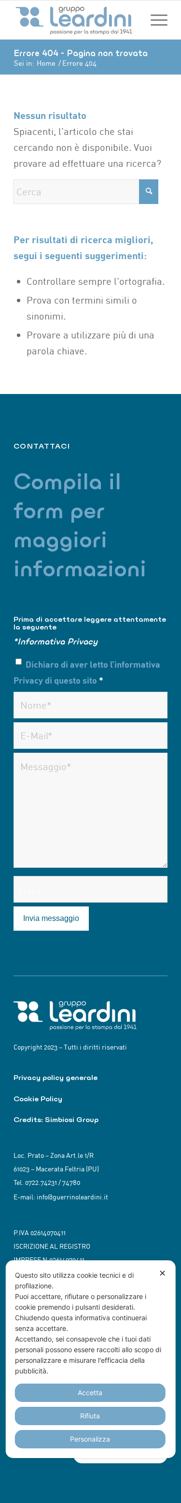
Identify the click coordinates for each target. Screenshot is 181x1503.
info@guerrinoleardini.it (72, 1197)
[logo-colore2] (75, 19)
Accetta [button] (90, 1392)
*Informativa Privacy (55, 641)
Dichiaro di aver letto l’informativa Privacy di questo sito (87, 672)
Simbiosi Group (71, 1119)
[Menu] (154, 19)
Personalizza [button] (90, 1439)
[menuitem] (154, 19)
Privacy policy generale (55, 1077)
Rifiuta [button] (90, 1416)
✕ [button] (162, 1273)
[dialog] (90, 1359)
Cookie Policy (38, 1098)
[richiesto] (90, 705)
